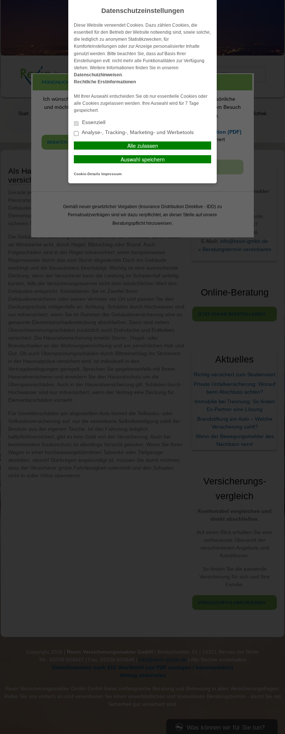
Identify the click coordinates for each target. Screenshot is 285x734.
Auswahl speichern (143, 159)
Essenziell (93, 122)
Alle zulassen (142, 145)
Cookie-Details (87, 174)
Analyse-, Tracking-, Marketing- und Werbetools (137, 132)
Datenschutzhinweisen (98, 74)
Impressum (111, 174)
